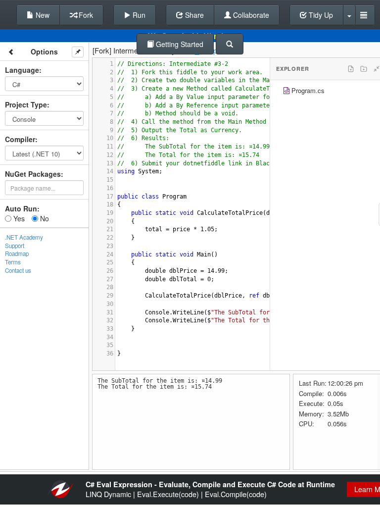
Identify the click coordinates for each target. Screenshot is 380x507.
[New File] (351, 69)
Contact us (18, 270)
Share (193, 15)
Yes (18, 218)
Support (14, 246)
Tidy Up (320, 15)
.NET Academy (24, 237)
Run (138, 15)
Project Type (26, 104)
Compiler (20, 139)
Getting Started (178, 44)
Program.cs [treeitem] (308, 90)
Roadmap (17, 253)
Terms (13, 262)
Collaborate (250, 15)
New (41, 15)
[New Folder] (364, 69)
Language (22, 70)
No (43, 218)
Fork (85, 15)
